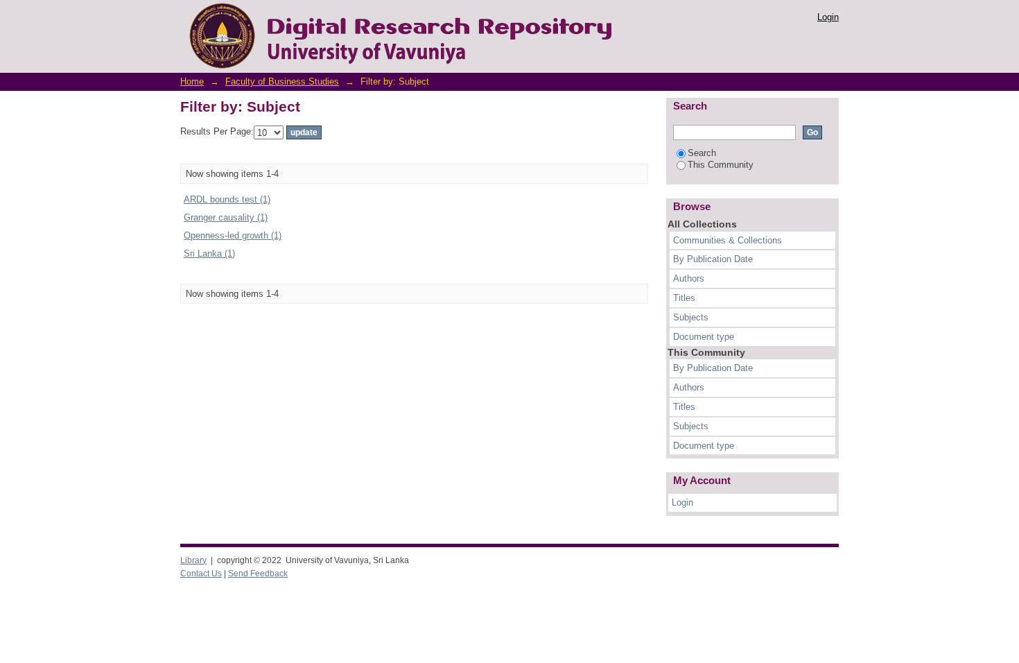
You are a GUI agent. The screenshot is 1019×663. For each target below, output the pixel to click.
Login (828, 17)
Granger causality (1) (226, 217)
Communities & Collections (727, 240)
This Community (721, 165)
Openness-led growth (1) (232, 235)
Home (192, 81)
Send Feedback (258, 573)
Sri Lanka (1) (209, 253)
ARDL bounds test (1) (227, 199)
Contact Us (201, 573)
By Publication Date (713, 259)
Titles (684, 298)
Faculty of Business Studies (282, 81)
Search (702, 153)
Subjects (690, 317)
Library (193, 560)
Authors (688, 278)
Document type (703, 337)
